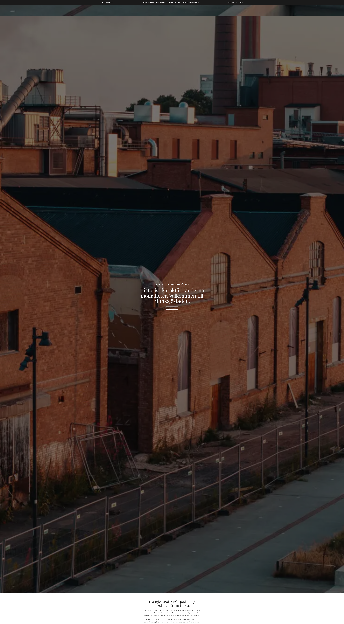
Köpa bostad (148, 2)
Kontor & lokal (174, 2)
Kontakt (239, 2)
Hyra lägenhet (161, 2)
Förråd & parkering (190, 2)
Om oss (230, 2)
